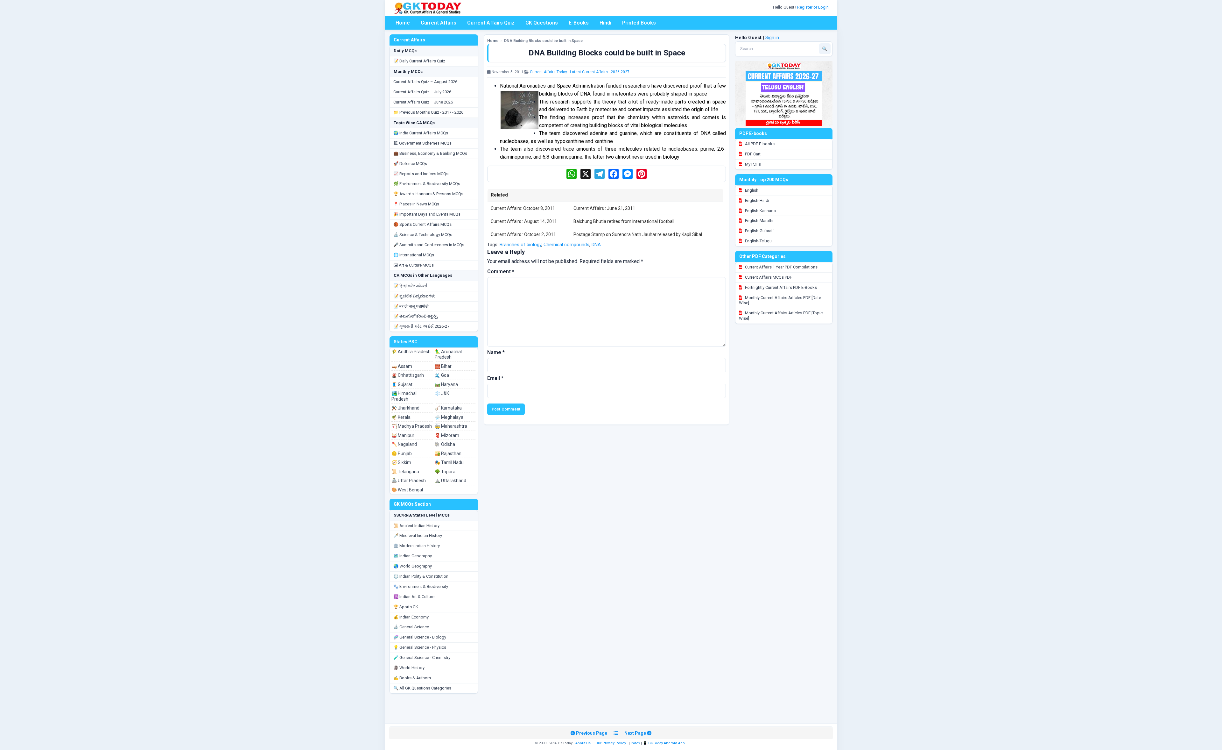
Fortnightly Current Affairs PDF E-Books (780, 287)
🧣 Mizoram (447, 435)
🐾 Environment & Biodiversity (420, 586)
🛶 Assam (401, 366)
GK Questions (541, 23)
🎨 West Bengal (407, 489)
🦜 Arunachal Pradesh (448, 354)
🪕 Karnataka (448, 408)
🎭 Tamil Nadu (449, 462)
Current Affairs (438, 23)
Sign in (772, 37)
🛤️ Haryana (446, 384)
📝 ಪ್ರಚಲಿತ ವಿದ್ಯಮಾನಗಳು (414, 296)
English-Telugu (758, 241)
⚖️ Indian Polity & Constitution (420, 576)
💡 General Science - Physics (419, 647)
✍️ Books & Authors (412, 677)
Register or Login (813, 7)
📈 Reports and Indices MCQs (420, 173)
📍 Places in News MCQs (416, 204)
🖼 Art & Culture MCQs (413, 265)
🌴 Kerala (401, 417)
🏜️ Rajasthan (448, 453)
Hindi (605, 23)
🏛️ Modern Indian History (416, 545)
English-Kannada (760, 210)
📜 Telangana (405, 471)
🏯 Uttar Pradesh (408, 480)
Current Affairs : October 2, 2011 (523, 234)
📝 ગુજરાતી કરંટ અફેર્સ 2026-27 (421, 326)
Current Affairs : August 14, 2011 (524, 221)
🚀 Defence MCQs (410, 163)
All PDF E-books (759, 143)
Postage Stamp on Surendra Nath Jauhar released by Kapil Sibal (637, 234)
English (751, 190)
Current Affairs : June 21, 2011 (604, 208)
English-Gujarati (759, 230)
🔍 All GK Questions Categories (422, 688)
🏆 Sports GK (405, 606)
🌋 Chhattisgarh (407, 375)
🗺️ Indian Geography (412, 556)
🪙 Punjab (401, 453)
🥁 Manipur (402, 435)
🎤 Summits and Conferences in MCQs (428, 244)
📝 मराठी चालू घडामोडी (411, 306)
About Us (583, 743)
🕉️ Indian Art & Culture (413, 596)
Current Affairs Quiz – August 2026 (425, 81)
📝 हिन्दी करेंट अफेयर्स (410, 285)
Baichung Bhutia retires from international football (623, 221)
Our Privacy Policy (610, 743)
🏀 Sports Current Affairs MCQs (422, 224)
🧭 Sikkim (401, 462)
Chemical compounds (566, 244)
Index (635, 743)
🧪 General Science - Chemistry (421, 657)
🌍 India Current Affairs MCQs (420, 133)
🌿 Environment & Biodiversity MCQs (426, 183)
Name (496, 352)
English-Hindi (756, 200)
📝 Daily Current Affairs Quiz (419, 61)
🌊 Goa (442, 375)
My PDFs (752, 164)
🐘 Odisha (445, 444)
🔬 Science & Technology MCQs (422, 234)
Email (495, 378)
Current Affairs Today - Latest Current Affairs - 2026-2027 (579, 72)
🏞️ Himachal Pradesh (404, 396)
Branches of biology (520, 244)
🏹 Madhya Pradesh (411, 426)
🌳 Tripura (445, 471)
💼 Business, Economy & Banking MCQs (430, 153)
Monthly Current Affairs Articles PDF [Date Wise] (780, 300)
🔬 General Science (411, 627)
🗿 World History (409, 667)
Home (403, 23)
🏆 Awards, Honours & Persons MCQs (428, 193)
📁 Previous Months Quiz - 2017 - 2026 (428, 112)
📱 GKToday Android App (664, 743)
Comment (500, 271)
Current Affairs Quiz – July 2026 (422, 91)
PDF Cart (752, 154)
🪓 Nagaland (404, 444)
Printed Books (639, 23)
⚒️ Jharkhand (405, 408)
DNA (596, 244)
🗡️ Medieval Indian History (417, 535)
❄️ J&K (442, 393)
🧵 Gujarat (401, 384)
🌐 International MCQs (413, 255)
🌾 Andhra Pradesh (411, 351)
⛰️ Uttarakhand (450, 480)
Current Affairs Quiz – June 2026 (423, 102)
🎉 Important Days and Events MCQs (426, 214)
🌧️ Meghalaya (449, 417)
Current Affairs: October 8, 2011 (523, 208)
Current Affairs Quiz (491, 23)
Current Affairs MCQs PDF (768, 277)
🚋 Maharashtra (451, 426)
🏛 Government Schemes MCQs (422, 143)
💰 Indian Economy (411, 617)
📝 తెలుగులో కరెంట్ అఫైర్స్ (415, 316)
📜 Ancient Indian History (416, 525)
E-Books (579, 23)
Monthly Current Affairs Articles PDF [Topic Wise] (781, 316)
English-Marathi (758, 220)
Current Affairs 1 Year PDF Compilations (781, 267)
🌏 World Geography (412, 566)
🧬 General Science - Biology (419, 637)
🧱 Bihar (443, 366)
